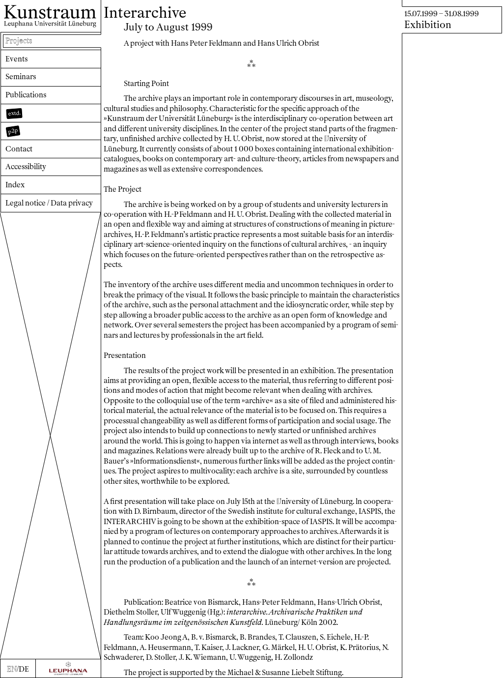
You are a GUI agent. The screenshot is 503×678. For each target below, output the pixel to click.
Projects (18, 40)
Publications (25, 94)
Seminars (20, 76)
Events (16, 59)
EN (12, 669)
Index (15, 184)
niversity (341, 138)
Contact (18, 149)
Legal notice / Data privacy (49, 203)
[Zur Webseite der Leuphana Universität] (68, 668)
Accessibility (25, 166)
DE (24, 669)
